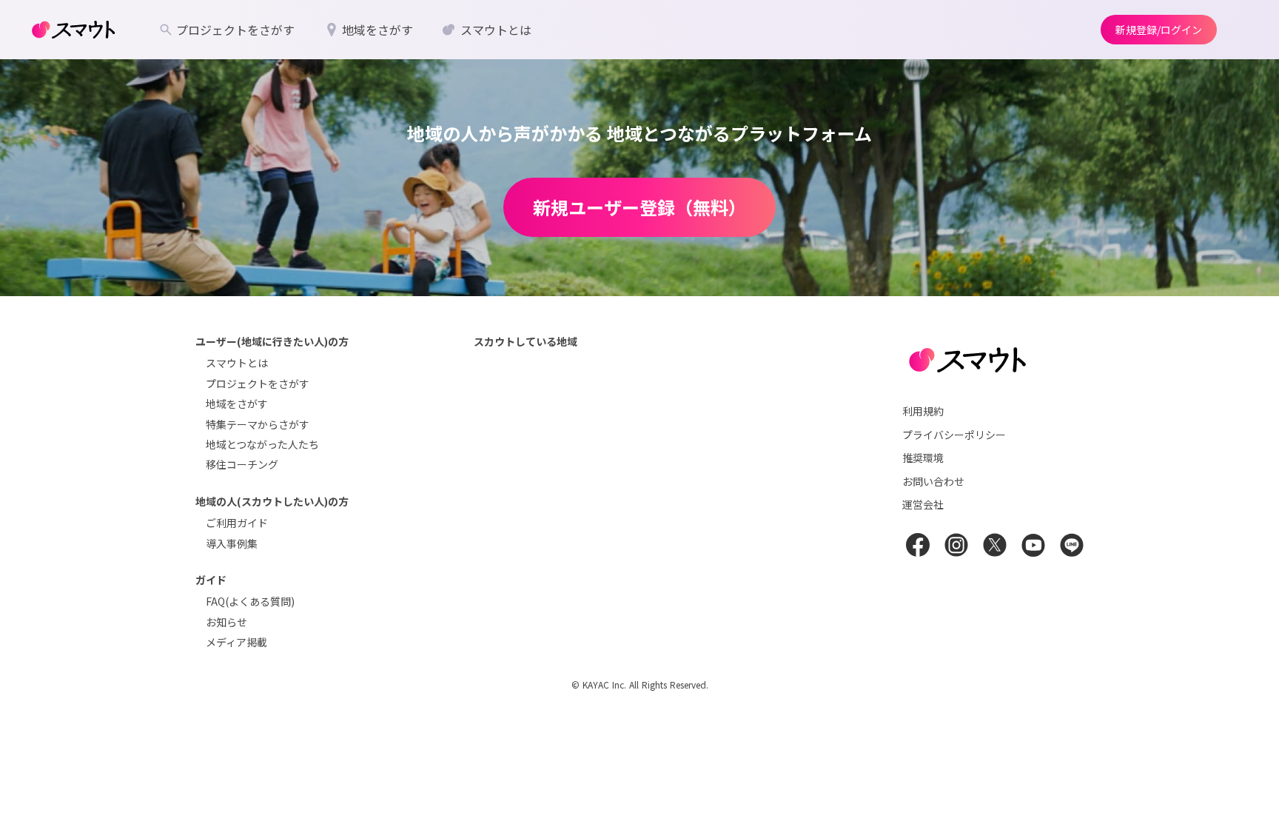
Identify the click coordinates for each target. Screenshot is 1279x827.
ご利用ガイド (237, 522)
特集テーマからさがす (257, 424)
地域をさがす (237, 403)
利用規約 (923, 411)
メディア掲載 (236, 642)
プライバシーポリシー (954, 434)
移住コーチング (242, 464)
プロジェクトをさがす (257, 383)
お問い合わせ (933, 481)
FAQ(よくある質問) (250, 601)
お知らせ (226, 622)
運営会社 (923, 504)
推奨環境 (923, 457)
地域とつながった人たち (262, 444)
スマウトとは (237, 362)
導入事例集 (232, 543)
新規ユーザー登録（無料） (639, 207)
